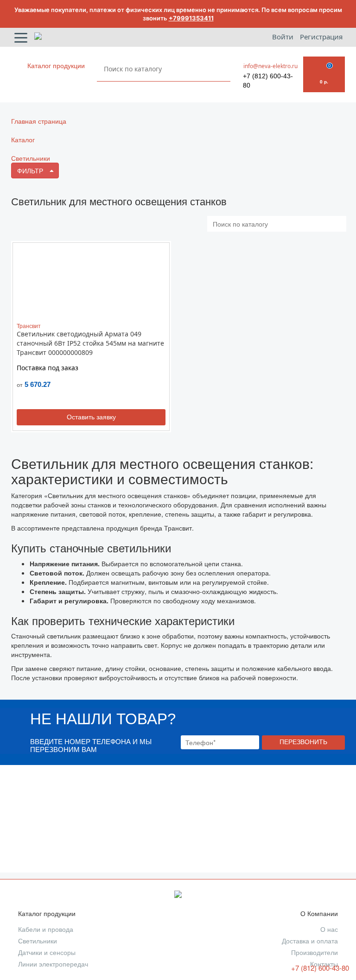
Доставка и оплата (310, 941)
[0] (324, 64)
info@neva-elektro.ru (270, 66)
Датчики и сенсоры (47, 952)
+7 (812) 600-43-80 (268, 80)
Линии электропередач (53, 964)
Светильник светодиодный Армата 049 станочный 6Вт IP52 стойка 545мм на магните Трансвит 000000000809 (90, 343)
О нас (329, 929)
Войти (283, 36)
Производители (314, 952)
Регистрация (321, 36)
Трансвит (29, 325)
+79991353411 (191, 18)
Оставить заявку (91, 417)
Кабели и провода (45, 929)
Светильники (37, 941)
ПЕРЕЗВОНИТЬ (303, 742)
